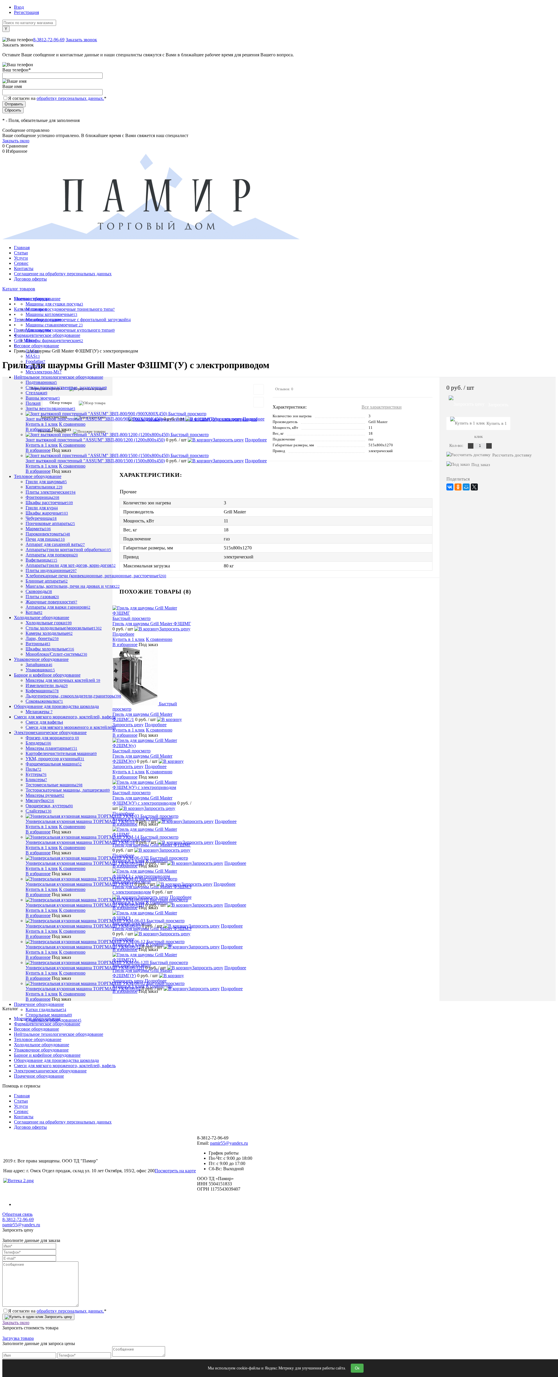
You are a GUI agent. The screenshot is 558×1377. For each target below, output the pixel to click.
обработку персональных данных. (70, 98)
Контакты (23, 268)
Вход (19, 7)
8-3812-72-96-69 (49, 39)
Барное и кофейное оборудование (47, 1055)
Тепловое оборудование (37, 1039)
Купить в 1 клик (42, 424)
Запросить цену (226, 418)
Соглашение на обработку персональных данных (63, 273)
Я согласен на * (57, 1310)
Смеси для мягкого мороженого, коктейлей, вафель (65, 1065)
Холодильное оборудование (41, 1044)
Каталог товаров (18, 288)
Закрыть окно (15, 140)
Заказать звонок (81, 39)
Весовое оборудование (36, 1029)
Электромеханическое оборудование (50, 1070)
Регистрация (26, 12)
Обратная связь (17, 1214)
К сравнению (72, 424)
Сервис (21, 263)
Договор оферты (30, 278)
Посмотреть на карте (175, 1170)
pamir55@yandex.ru (229, 1143)
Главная (22, 247)
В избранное (38, 429)
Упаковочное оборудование (41, 1049)
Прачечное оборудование (39, 1076)
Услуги (21, 258)
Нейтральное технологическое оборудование (58, 1034)
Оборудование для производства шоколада (56, 1060)
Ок (357, 1368)
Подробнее (253, 418)
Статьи (21, 252)
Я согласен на (57, 98)
